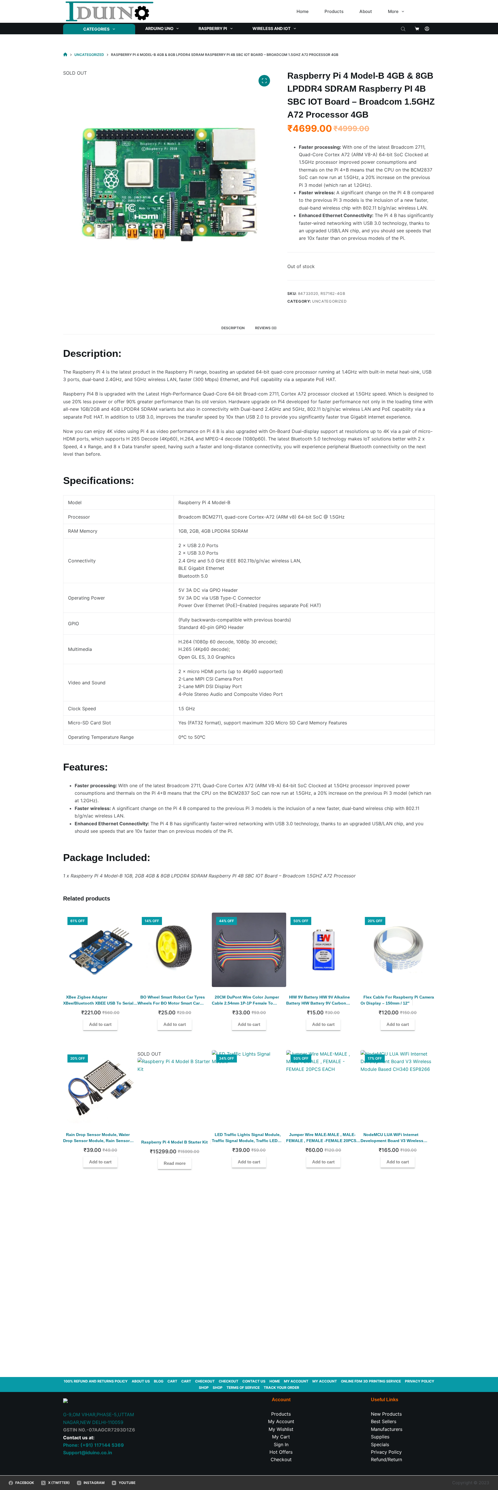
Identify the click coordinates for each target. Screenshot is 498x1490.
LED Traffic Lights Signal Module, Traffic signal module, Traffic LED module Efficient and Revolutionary (247, 1140)
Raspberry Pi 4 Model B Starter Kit (174, 1142)
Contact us (253, 1381)
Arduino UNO (159, 28)
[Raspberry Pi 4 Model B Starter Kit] (174, 1095)
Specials (380, 1444)
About (365, 11)
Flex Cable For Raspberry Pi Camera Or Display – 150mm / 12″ (397, 1000)
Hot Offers (281, 1452)
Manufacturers (386, 1429)
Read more (175, 1163)
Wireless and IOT (271, 28)
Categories (96, 29)
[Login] (427, 29)
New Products (386, 1414)
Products (334, 11)
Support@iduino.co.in (87, 1452)
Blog (158, 1381)
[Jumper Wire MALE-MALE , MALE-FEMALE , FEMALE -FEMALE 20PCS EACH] (323, 1087)
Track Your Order (281, 1387)
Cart (172, 1381)
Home (303, 11)
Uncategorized (329, 301)
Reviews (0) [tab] (266, 328)
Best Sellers (383, 1421)
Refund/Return (386, 1459)
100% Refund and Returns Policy (96, 1381)
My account (296, 1381)
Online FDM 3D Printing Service (371, 1381)
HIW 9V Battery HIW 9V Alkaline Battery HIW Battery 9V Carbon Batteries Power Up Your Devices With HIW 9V (323, 1006)
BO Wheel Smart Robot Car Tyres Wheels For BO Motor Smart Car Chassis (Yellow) (171, 1003)
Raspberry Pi (213, 28)
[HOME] (65, 54)
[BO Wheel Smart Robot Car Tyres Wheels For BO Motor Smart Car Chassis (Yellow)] (174, 950)
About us (141, 1381)
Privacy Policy (419, 1381)
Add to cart (100, 1024)
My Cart (281, 1437)
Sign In (281, 1444)
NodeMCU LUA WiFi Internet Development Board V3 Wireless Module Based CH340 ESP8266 (392, 1140)
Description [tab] (233, 328)
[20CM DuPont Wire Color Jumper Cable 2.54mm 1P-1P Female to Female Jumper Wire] (249, 950)
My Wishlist (281, 1429)
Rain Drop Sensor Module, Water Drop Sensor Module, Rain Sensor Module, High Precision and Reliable (96, 1143)
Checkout (205, 1381)
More (393, 11)
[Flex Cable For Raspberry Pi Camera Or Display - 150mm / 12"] (398, 950)
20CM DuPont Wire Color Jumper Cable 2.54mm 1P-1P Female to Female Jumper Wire (245, 1003)
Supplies (380, 1437)
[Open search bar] (403, 28)
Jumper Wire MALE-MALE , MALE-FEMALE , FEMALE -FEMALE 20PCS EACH (321, 1140)
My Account (281, 1421)
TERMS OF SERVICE (243, 1387)
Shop (204, 1387)
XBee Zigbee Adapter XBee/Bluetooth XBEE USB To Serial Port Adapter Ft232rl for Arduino (98, 1003)
